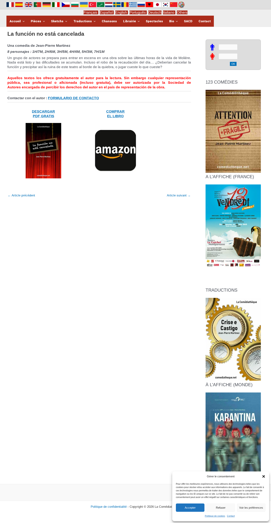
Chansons (109, 21)
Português (138, 12)
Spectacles (154, 21)
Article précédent (21, 195)
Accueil (15, 21)
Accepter (190, 507)
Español (107, 12)
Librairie (129, 21)
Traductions (83, 21)
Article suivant (179, 195)
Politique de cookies (215, 516)
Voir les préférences (251, 507)
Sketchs (57, 21)
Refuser (220, 507)
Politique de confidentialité (109, 506)
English (121, 12)
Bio (171, 21)
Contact (231, 516)
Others (182, 12)
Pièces (36, 21)
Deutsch (154, 12)
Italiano (168, 12)
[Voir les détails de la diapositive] (233, 225)
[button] (263, 476)
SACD (188, 21)
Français (91, 12)
